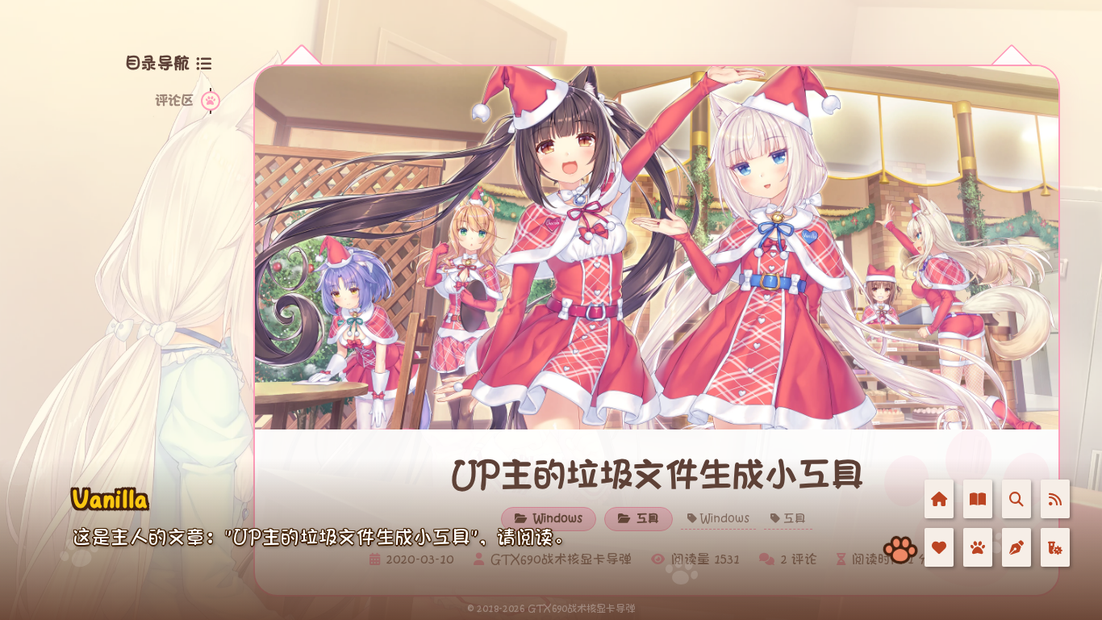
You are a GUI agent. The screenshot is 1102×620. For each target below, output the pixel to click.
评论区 (174, 100)
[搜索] (1016, 499)
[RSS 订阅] (1055, 499)
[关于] (977, 547)
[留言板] (1016, 547)
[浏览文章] (977, 499)
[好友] (939, 547)
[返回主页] (939, 499)
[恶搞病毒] (1055, 547)
